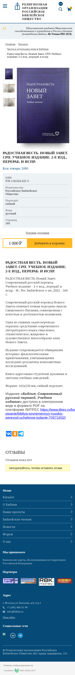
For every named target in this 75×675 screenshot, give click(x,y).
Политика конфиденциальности (18, 665)
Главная (10, 44)
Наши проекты (14, 512)
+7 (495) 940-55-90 (17, 607)
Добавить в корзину (49, 243)
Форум (8, 534)
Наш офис (9, 617)
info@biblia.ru (15, 611)
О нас (7, 541)
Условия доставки (37, 233)
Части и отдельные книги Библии (28, 49)
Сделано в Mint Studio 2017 (20, 670)
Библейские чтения (17, 519)
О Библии (10, 504)
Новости (9, 527)
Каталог (23, 44)
